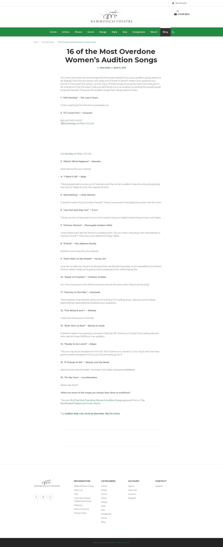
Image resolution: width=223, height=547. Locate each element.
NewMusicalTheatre (101, 543)
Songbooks (139, 32)
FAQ (76, 494)
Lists (81, 413)
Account (132, 494)
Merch (154, 32)
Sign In (131, 486)
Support (159, 486)
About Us (78, 490)
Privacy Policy (80, 513)
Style (114, 32)
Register (132, 498)
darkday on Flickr (74, 154)
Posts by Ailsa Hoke (94, 413)
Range (103, 32)
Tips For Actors (112, 413)
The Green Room (48, 42)
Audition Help (71, 413)
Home (53, 32)
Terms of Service (81, 509)
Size (125, 32)
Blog (165, 32)
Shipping (78, 505)
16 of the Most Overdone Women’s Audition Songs (96, 400)
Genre (90, 32)
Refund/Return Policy (84, 486)
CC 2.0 (87, 154)
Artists (65, 32)
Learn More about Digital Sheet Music (83, 499)
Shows (78, 32)
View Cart (132, 490)
